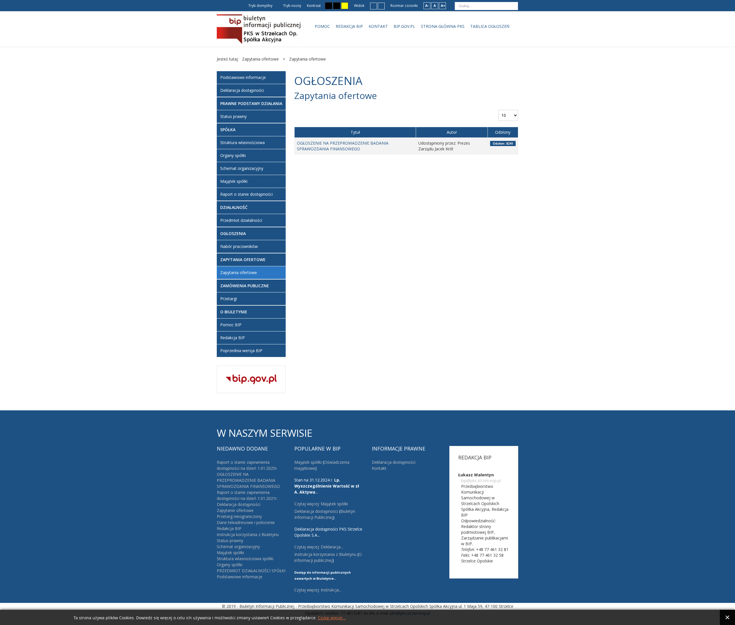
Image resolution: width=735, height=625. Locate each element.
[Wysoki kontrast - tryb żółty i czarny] (344, 5)
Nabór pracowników (239, 246)
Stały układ (373, 5)
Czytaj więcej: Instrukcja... (317, 590)
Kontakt (379, 468)
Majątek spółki (233, 181)
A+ (443, 5)
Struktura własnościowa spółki (245, 558)
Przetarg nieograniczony (239, 516)
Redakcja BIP (232, 337)
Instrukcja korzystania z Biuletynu (248, 534)
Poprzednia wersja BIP (241, 350)
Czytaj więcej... (332, 618)
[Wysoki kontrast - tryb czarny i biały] (328, 5)
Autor (452, 132)
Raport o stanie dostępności (246, 194)
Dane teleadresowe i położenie (246, 522)
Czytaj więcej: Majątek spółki (321, 503)
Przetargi (228, 298)
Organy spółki (233, 155)
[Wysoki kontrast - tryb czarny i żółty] (336, 5)
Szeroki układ (381, 5)
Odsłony (502, 132)
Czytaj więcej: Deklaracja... (318, 547)
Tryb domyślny (259, 5)
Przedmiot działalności (241, 220)
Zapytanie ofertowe (235, 510)
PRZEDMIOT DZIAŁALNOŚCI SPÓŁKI (251, 570)
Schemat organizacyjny (241, 168)
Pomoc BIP (230, 324)
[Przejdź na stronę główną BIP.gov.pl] (251, 378)
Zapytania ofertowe (238, 272)
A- (427, 5)
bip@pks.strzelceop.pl (481, 480)
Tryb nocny (291, 5)
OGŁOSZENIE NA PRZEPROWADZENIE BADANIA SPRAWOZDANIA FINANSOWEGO (342, 146)
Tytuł (355, 132)
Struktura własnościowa (242, 142)
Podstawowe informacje (243, 77)
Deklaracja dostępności (242, 90)
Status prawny (233, 116)
